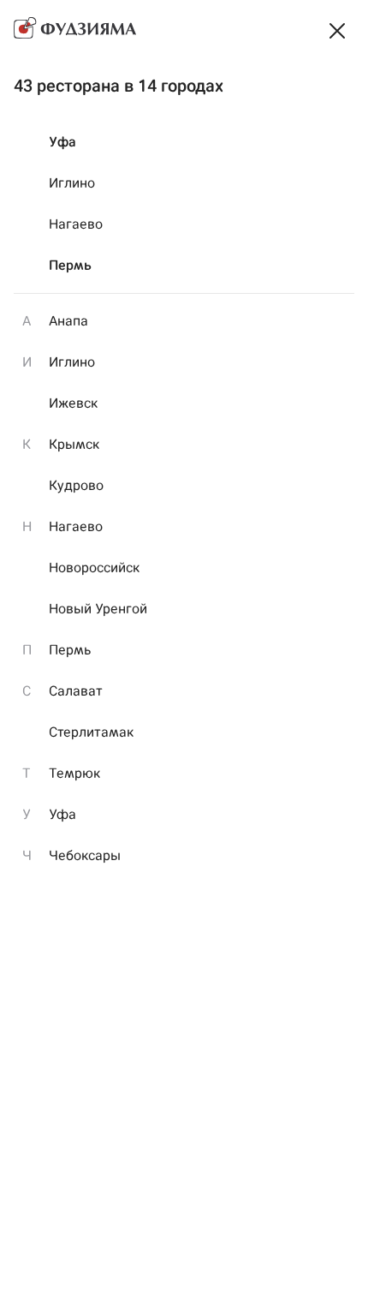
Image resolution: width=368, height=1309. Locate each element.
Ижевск (73, 403)
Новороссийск (94, 567)
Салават (76, 691)
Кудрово (76, 485)
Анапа (68, 321)
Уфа (62, 142)
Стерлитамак (91, 732)
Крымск (74, 444)
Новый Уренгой (98, 609)
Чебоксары (85, 855)
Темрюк (74, 773)
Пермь (70, 265)
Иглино (72, 183)
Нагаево (76, 224)
